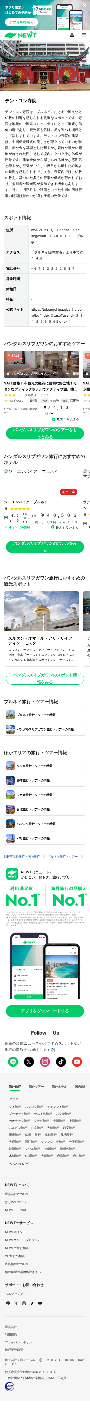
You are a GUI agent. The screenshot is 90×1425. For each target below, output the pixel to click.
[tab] (15, 1087)
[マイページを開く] (72, 35)
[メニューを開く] (84, 35)
